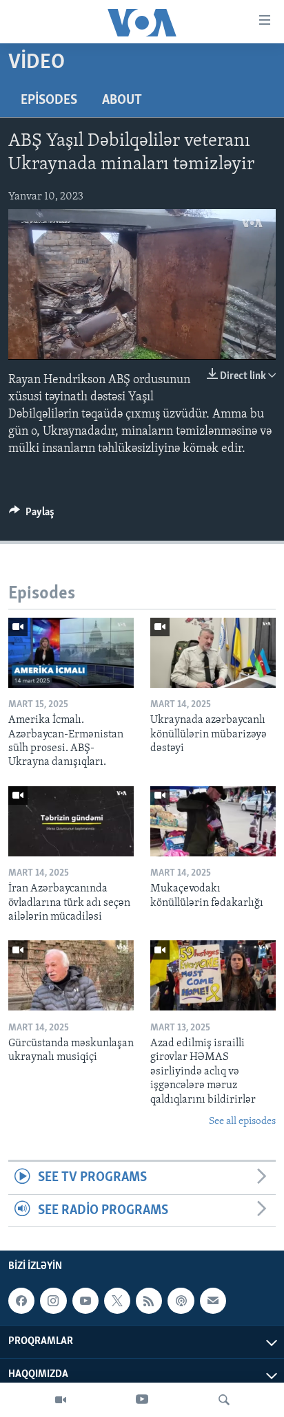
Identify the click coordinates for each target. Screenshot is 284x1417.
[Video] (60, 1400)
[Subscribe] (213, 1301)
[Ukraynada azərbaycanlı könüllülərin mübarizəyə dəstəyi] (213, 653)
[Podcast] (181, 1301)
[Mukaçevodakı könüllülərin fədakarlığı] (213, 821)
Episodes (49, 100)
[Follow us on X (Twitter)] (117, 1301)
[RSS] (149, 1301)
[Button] (31, 515)
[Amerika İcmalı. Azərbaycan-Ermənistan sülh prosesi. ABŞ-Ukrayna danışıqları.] (71, 653)
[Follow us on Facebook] (21, 1301)
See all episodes (242, 1121)
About (122, 100)
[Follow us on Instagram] (53, 1301)
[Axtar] (224, 1400)
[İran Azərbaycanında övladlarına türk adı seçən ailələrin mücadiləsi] (71, 821)
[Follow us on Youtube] (85, 1301)
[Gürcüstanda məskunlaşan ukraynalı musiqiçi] (71, 975)
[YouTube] (142, 1400)
